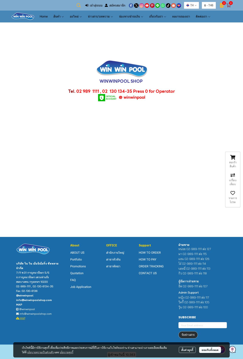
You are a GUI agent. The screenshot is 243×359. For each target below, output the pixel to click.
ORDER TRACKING (151, 266)
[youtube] (147, 5)
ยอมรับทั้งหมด (210, 350)
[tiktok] (168, 5)
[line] (157, 5)
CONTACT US (148, 273)
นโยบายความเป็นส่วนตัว (40, 352)
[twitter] (136, 5)
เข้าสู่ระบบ (96, 5)
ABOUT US (77, 252)
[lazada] (179, 5)
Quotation (77, 273)
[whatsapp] (163, 5)
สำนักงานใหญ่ (115, 252)
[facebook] (131, 5)
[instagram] (141, 5)
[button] (79, 5)
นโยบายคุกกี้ (66, 352)
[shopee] (173, 5)
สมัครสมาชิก (117, 5)
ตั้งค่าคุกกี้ (187, 350)
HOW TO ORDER (150, 252)
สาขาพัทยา (113, 266)
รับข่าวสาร (188, 335)
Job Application (80, 287)
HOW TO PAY (147, 259)
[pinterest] (152, 5)
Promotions (78, 266)
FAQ (73, 280)
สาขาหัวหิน (113, 259)
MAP (22, 318)
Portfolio (76, 259)
